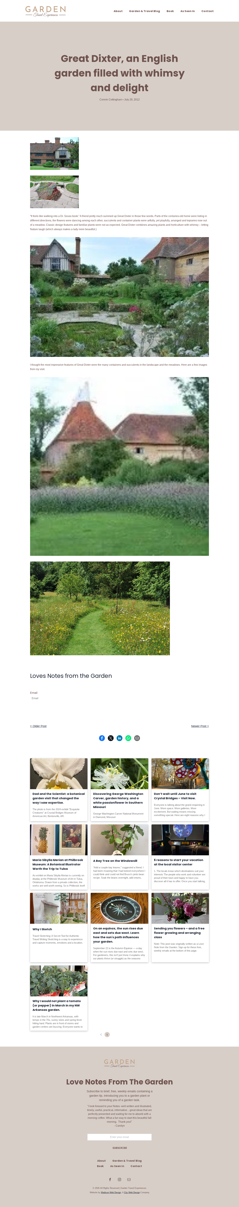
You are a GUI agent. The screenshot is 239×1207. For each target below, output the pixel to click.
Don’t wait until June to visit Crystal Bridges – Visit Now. (175, 796)
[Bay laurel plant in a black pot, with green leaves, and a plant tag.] (119, 839)
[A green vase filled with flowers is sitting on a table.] (180, 908)
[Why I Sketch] (58, 908)
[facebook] (110, 1180)
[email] (128, 1180)
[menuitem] (118, 11)
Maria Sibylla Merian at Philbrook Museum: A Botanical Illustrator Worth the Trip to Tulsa (58, 864)
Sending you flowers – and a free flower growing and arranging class (179, 932)
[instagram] (119, 1180)
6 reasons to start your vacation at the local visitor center (178, 862)
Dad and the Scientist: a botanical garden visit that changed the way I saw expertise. (59, 798)
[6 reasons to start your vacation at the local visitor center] (180, 839)
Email (33, 692)
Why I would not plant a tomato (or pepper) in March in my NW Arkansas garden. (57, 1005)
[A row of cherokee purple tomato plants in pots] (58, 981)
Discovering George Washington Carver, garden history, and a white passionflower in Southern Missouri (118, 800)
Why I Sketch (42, 929)
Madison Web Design (111, 1192)
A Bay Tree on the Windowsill (115, 861)
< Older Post (38, 726)
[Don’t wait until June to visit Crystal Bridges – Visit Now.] (180, 773)
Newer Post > (200, 726)
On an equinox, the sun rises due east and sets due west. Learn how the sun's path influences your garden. (118, 935)
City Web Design (132, 1192)
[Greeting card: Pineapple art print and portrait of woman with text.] (58, 839)
